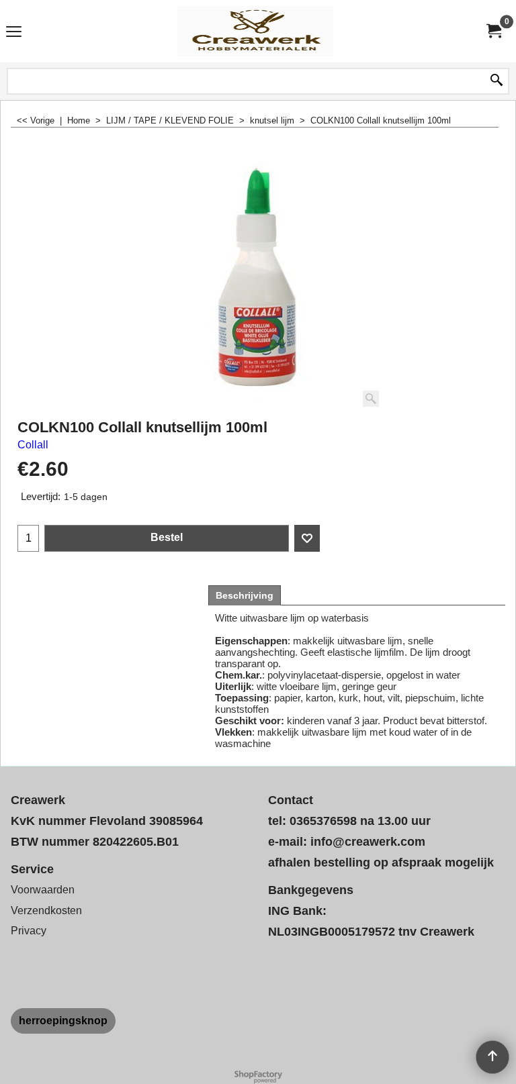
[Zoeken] (496, 81)
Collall (32, 444)
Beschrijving (244, 595)
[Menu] (14, 32)
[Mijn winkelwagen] (493, 31)
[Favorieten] (307, 538)
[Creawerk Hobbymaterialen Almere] (255, 31)
